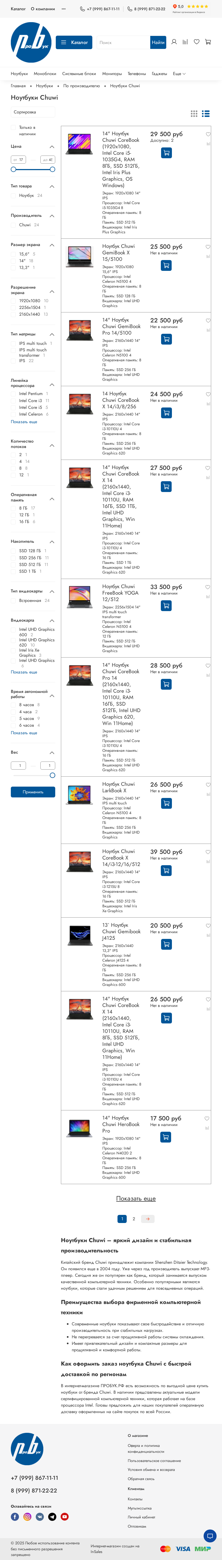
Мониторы (112, 73)
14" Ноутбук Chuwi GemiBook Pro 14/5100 (121, 326)
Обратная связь (141, 1478)
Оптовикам (137, 1526)
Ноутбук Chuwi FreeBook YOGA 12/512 (120, 592)
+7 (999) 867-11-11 (103, 9)
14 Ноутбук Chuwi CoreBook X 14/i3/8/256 (120, 400)
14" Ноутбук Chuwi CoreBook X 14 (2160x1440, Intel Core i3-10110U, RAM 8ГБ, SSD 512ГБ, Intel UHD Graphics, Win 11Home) (121, 1028)
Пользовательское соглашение (154, 1460)
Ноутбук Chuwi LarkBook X (118, 787)
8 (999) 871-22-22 (149, 9)
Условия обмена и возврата (151, 1469)
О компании (43, 9)
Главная (18, 86)
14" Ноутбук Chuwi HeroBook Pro (120, 1124)
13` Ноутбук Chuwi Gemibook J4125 (121, 931)
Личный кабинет (141, 1517)
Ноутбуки (19, 73)
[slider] (13, 169)
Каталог (18, 9)
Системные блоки (79, 73)
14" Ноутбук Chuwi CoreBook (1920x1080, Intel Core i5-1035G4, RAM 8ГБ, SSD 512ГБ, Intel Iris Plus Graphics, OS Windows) (121, 159)
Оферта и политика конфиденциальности (146, 1448)
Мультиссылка (140, 1508)
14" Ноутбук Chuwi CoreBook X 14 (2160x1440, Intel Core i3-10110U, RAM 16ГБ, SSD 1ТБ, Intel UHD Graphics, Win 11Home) (120, 496)
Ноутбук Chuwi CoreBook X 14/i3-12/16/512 (121, 857)
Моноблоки (45, 73)
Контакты (135, 1499)
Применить (33, 792)
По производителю (81, 86)
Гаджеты (159, 73)
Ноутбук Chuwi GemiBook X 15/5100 (118, 252)
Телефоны (137, 73)
